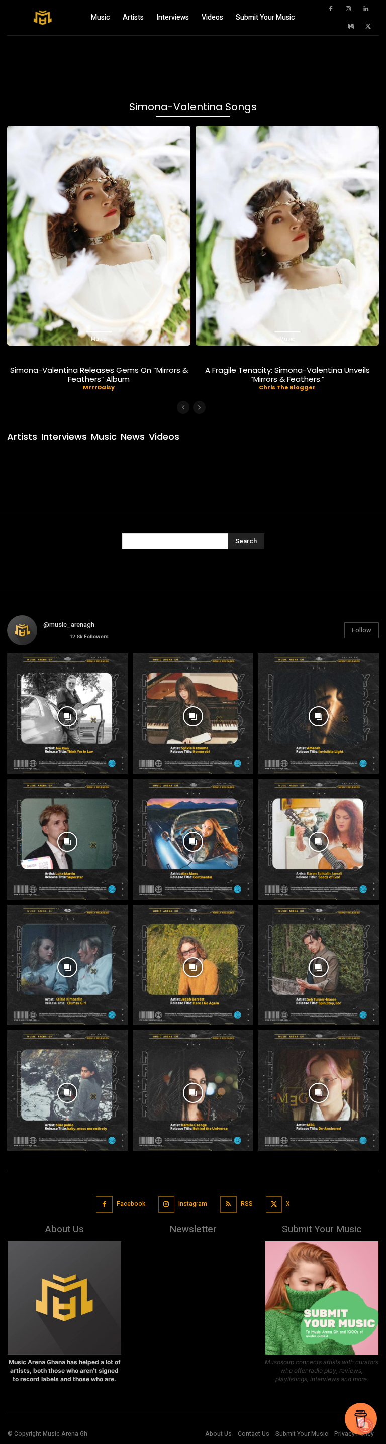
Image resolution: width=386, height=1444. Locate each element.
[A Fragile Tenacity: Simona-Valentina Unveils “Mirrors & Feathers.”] (287, 236)
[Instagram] (348, 9)
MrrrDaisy (99, 387)
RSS (247, 1203)
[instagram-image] (67, 713)
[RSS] (228, 1204)
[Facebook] (330, 9)
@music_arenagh (68, 624)
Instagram (192, 1203)
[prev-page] (183, 407)
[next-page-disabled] (199, 407)
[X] (368, 26)
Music (99, 339)
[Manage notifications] (365, 1426)
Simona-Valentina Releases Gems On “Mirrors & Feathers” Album (99, 374)
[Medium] (350, 26)
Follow (361, 630)
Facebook (131, 1203)
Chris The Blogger (287, 387)
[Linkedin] (365, 9)
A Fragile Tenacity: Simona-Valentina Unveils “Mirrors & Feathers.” (287, 374)
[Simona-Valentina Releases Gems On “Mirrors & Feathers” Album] (98, 236)
